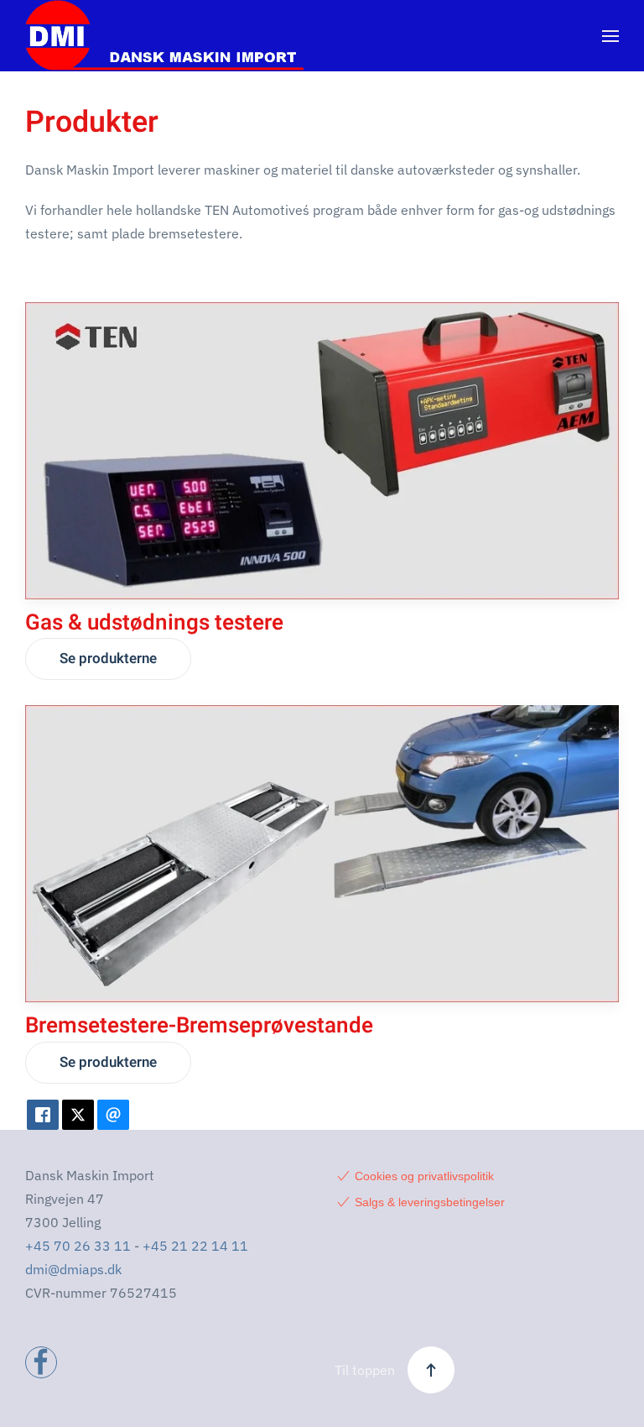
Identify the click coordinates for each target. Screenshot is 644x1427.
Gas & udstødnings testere (154, 623)
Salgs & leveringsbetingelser (430, 1202)
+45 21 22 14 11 (195, 1245)
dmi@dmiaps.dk (73, 1269)
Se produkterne (108, 658)
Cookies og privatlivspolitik (424, 1176)
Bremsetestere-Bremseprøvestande (199, 1026)
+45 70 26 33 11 (78, 1245)
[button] (610, 36)
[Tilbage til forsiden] (164, 35)
